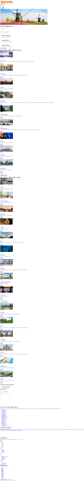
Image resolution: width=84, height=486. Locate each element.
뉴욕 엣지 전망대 (12, 429)
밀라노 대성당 (27, 429)
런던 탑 (25, 429)
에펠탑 (83, 429)
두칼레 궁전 (15, 429)
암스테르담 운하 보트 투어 (79, 429)
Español (3, 471)
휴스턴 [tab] (16, 50)
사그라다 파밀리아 (48, 429)
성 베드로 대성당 (57, 429)
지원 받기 (1, 440)
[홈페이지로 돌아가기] (4, 3)
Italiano (2, 473)
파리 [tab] (3, 177)
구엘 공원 (1, 429)
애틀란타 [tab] (7, 50)
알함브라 (69, 429)
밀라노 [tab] (16, 177)
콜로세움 (8, 430)
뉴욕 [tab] (3, 50)
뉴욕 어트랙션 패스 (8, 429)
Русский (3, 476)
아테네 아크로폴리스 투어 (65, 429)
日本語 (2, 474)
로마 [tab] (12, 177)
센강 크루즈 (60, 429)
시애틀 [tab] (12, 50)
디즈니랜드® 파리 (19, 429)
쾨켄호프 (10, 430)
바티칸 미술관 (30, 429)
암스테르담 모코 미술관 (73, 429)
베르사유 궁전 (37, 429)
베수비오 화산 (41, 429)
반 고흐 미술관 (34, 429)
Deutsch (3, 470)
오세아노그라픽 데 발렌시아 (3, 430)
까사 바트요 (4, 429)
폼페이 (21, 430)
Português (3, 475)
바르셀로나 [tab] (8, 177)
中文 (2, 477)
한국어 (2, 472)
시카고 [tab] (20, 50)
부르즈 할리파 (44, 429)
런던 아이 (22, 429)
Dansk (2, 469)
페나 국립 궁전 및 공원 (17, 430)
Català (2, 468)
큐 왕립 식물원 (13, 430)
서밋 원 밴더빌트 (53, 429)
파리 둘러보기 (4, 300)
